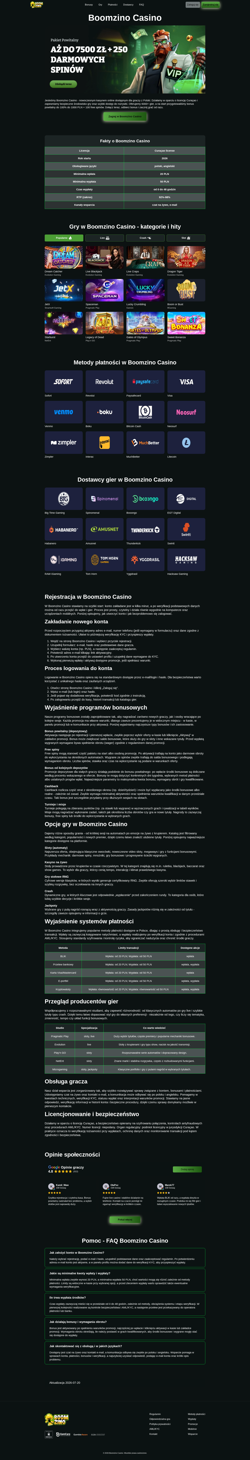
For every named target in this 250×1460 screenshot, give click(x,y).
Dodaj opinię (187, 1169)
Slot (184, 238)
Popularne (61, 238)
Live (102, 238)
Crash (143, 238)
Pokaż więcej (125, 1219)
